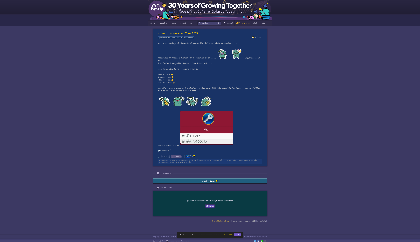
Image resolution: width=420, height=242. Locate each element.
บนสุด (157, 241)
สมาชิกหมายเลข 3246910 (167, 162)
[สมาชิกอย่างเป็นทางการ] (194, 156)
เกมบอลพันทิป (188, 38)
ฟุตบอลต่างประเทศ (164, 38)
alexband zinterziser (187, 160)
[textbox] (209, 23)
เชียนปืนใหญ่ (227, 160)
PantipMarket (165, 237)
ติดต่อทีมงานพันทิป (250, 237)
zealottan (215, 160)
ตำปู (191, 156)
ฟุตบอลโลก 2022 (177, 38)
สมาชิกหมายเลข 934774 (244, 160)
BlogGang (156, 237)
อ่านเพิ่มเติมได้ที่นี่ (226, 235)
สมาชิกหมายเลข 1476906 (167, 160)
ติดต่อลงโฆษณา (262, 237)
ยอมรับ (237, 235)
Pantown (173, 237)
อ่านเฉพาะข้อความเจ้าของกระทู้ (179, 241)
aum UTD (183, 162)
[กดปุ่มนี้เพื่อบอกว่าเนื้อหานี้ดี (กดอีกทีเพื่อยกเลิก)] (161, 156)
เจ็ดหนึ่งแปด (202, 160)
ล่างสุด (164, 241)
